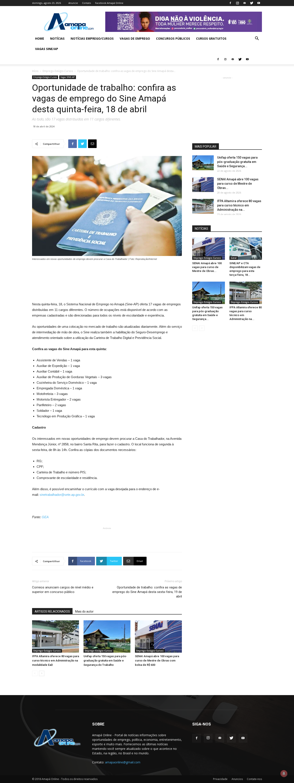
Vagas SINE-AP (67, 77)
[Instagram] (237, 3)
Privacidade (220, 779)
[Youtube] (258, 3)
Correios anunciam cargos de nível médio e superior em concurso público (62, 589)
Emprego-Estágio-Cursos (58, 71)
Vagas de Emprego (135, 38)
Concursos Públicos (173, 38)
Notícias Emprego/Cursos (92, 38)
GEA (45, 517)
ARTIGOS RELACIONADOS (52, 611)
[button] (257, 39)
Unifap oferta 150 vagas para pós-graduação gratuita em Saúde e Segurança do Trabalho (105, 660)
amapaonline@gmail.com (122, 762)
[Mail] (244, 3)
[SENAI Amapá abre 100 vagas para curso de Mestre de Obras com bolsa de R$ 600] (158, 636)
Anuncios (237, 779)
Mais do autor (84, 611)
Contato (86, 3)
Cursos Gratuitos (211, 38)
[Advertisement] (107, 273)
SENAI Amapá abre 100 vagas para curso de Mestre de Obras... (237, 184)
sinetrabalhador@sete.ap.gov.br (62, 494)
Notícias (57, 38)
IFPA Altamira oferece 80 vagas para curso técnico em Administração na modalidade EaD (55, 660)
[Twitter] (251, 3)
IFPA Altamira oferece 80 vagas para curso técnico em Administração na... (239, 205)
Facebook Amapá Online (109, 3)
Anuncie (73, 3)
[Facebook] (230, 3)
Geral (234, 257)
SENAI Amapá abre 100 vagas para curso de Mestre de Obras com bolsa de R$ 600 (157, 660)
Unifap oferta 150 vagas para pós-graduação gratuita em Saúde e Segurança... (237, 162)
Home (39, 38)
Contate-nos (254, 779)
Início (35, 71)
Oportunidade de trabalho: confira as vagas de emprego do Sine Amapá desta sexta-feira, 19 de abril (147, 591)
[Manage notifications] (283, 773)
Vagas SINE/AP (46, 49)
